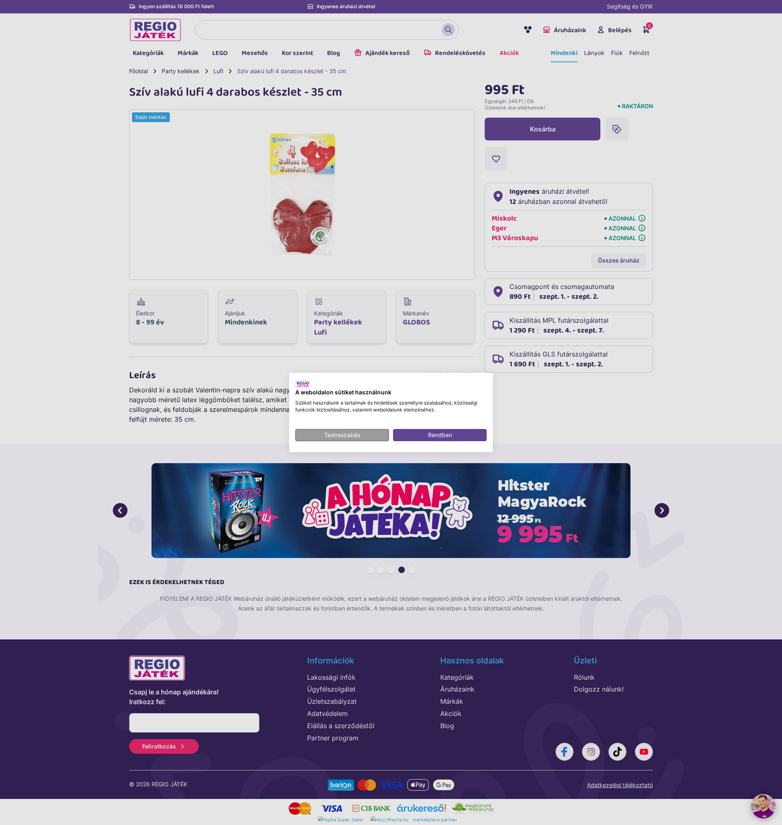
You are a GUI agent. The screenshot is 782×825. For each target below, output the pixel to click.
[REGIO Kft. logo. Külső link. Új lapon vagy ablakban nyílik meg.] (302, 384)
